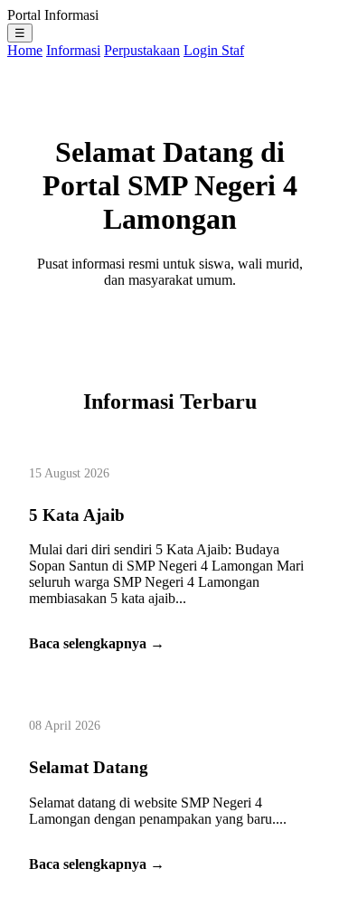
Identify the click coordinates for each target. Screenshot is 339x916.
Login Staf (214, 50)
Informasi (73, 50)
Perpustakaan (142, 50)
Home (24, 50)
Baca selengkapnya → (97, 643)
